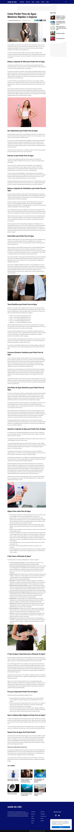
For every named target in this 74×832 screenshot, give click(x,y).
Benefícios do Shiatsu (60, 33)
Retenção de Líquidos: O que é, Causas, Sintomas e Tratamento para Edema (26, 780)
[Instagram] (56, 815)
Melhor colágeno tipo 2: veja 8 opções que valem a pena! (61, 28)
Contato (42, 820)
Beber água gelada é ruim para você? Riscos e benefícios (39, 780)
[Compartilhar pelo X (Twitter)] (41, 20)
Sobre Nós (22, 1)
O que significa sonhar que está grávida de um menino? (60, 23)
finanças (37, 1)
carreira (42, 1)
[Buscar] (66, 2)
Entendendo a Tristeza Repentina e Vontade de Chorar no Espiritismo (61, 17)
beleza (47, 1)
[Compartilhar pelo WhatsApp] (35, 20)
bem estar (28, 1)
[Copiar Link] (45, 20)
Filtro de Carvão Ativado (12, 793)
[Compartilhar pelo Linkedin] (39, 20)
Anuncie (42, 818)
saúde (33, 1)
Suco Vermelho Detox (60, 38)
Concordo (61, 827)
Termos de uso (43, 816)
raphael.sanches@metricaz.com (15, 20)
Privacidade (43, 813)
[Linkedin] (59, 815)
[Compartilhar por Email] (43, 20)
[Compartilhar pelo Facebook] (37, 20)
